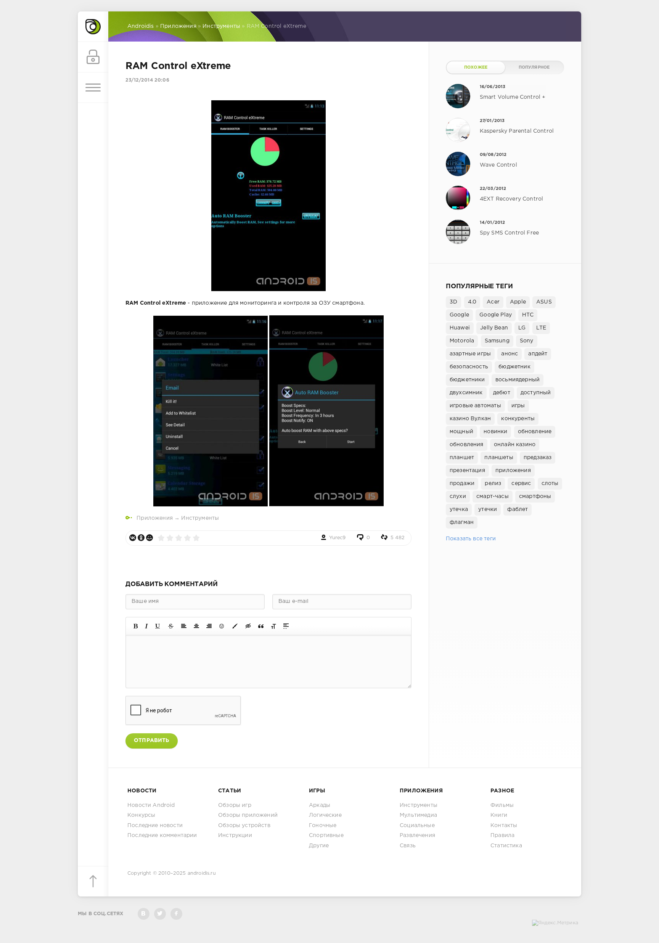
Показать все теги (471, 539)
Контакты (503, 825)
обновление (535, 431)
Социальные (417, 825)
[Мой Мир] (149, 537)
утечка (459, 509)
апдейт (537, 354)
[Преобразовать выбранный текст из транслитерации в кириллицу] (273, 626)
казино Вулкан (470, 418)
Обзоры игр (234, 805)
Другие (319, 845)
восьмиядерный (517, 380)
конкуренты (518, 418)
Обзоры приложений (248, 815)
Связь (408, 845)
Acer (493, 302)
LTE (541, 328)
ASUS (544, 302)
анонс (509, 354)
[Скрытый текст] (248, 626)
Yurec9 (337, 538)
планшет (462, 457)
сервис (521, 483)
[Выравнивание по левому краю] (183, 626)
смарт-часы (492, 496)
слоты (550, 483)
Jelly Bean (494, 328)
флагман (462, 522)
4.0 (472, 302)
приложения (513, 470)
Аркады (319, 805)
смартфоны (535, 496)
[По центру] (196, 626)
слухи (458, 496)
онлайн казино (514, 444)
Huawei (460, 328)
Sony (527, 341)
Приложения (155, 518)
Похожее (475, 67)
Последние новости (155, 825)
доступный (536, 392)
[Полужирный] (135, 626)
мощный (461, 431)
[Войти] (93, 57)
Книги (498, 815)
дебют (501, 392)
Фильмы (502, 805)
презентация (467, 470)
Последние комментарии (162, 835)
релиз (493, 483)
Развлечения (417, 835)
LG (522, 328)
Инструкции (235, 835)
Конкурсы (141, 815)
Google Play (495, 315)
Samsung (497, 341)
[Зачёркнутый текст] (170, 626)
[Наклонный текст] (146, 626)
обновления (467, 444)
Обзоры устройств (244, 825)
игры (518, 405)
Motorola (462, 341)
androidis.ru (202, 873)
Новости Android (151, 805)
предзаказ (538, 457)
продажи (462, 483)
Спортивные (326, 835)
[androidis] (93, 26)
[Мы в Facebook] (176, 914)
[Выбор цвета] (234, 626)
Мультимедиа (418, 815)
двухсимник (466, 392)
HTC (528, 315)
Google (459, 315)
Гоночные (322, 825)
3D (453, 302)
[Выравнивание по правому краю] (209, 626)
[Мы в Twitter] (160, 914)
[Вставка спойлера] (286, 626)
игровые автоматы (475, 405)
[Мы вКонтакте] (143, 914)
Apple (518, 302)
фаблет (517, 509)
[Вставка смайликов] (221, 626)
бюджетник (514, 367)
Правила (502, 835)
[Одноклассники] (141, 537)
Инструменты (200, 518)
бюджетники (467, 380)
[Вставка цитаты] (260, 626)
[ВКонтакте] (132, 537)
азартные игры (470, 354)
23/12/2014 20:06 (147, 80)
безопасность (469, 367)
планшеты (498, 457)
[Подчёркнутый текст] (157, 626)
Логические (325, 815)
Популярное (534, 67)
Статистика (506, 845)
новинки (495, 431)
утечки (487, 509)
